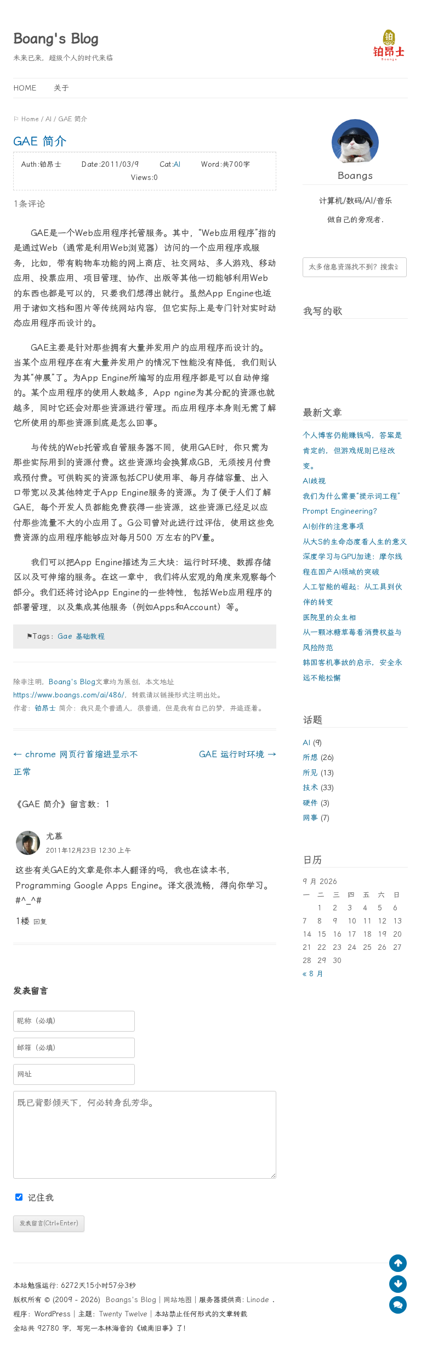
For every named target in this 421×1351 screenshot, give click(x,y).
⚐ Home (26, 119)
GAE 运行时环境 (237, 754)
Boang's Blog (56, 38)
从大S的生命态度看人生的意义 (355, 541)
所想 (310, 757)
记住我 (40, 1197)
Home (24, 87)
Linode (259, 1300)
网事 (310, 817)
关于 (61, 87)
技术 (310, 787)
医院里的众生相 (329, 617)
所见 (310, 772)
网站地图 (177, 1300)
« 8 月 (313, 974)
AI (48, 119)
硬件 (310, 802)
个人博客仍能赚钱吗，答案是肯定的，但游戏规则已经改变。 (352, 450)
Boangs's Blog (131, 1300)
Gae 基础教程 (81, 636)
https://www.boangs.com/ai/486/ (68, 695)
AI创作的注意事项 (333, 526)
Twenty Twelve (123, 1314)
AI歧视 (314, 480)
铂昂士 (45, 708)
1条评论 (29, 204)
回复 (40, 921)
